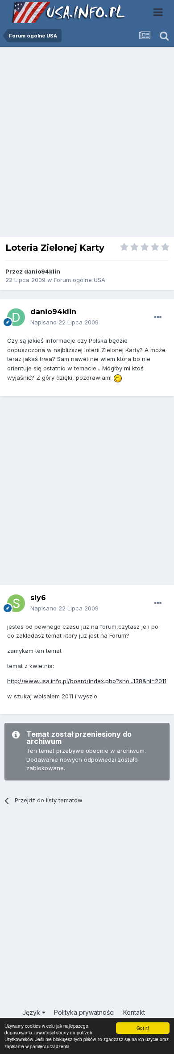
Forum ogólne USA (79, 279)
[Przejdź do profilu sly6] (16, 603)
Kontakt (134, 1012)
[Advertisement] (87, 144)
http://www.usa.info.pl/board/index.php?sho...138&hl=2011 (86, 681)
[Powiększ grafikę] (117, 377)
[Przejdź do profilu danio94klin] (16, 317)
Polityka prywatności (84, 1012)
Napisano (64, 322)
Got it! (143, 1028)
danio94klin (42, 271)
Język (32, 1012)
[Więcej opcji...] (158, 317)
